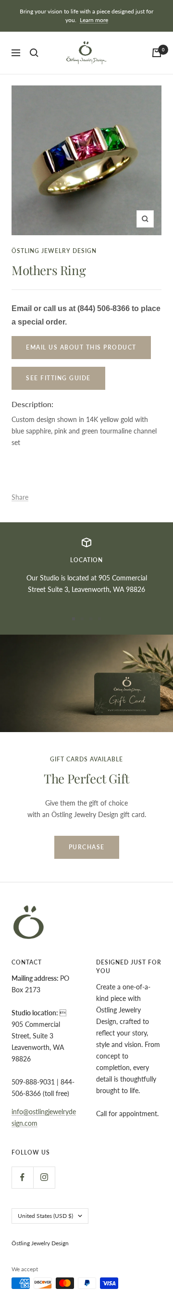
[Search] (34, 52)
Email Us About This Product (81, 347)
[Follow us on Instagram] (44, 1177)
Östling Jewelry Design (54, 250)
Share (20, 497)
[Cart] (156, 52)
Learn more (94, 20)
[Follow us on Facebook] (22, 1177)
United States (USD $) (45, 1215)
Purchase (87, 847)
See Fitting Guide (58, 378)
